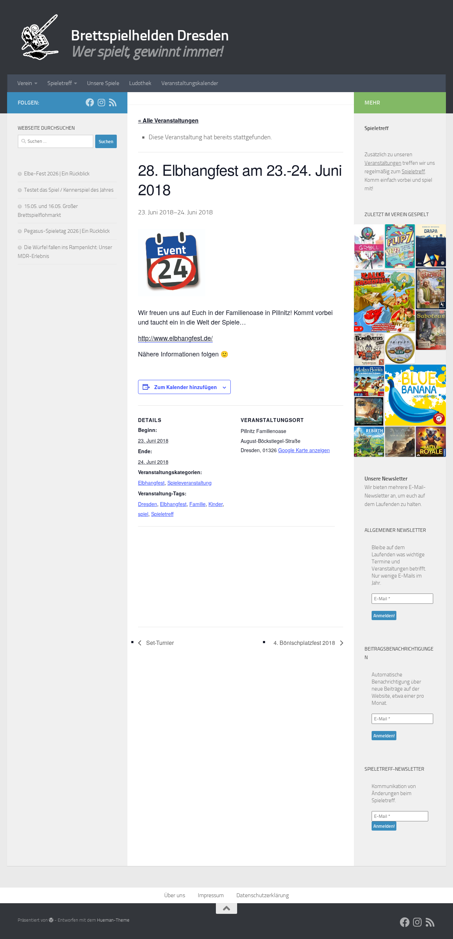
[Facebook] (90, 102)
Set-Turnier (159, 643)
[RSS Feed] (112, 102)
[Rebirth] (369, 442)
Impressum (211, 895)
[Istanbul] (431, 289)
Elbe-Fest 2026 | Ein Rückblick (57, 173)
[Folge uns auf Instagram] (101, 102)
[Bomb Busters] (369, 349)
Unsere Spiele (103, 83)
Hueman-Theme (113, 920)
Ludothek (140, 83)
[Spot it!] (400, 348)
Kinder (215, 503)
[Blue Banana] (415, 395)
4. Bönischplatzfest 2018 (305, 643)
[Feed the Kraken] (369, 411)
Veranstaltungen (383, 163)
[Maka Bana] (369, 381)
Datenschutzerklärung (262, 895)
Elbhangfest (151, 482)
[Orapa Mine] (431, 245)
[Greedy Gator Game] (384, 301)
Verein (24, 83)
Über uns (174, 895)
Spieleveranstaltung (189, 482)
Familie (197, 503)
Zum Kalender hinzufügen (185, 386)
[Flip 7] (400, 246)
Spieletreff (59, 83)
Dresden (147, 503)
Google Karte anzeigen (304, 450)
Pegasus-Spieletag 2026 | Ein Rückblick (67, 231)
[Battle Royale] (431, 442)
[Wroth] (369, 246)
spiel (143, 513)
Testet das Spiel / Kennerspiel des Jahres (69, 190)
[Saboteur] (431, 329)
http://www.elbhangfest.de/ (175, 337)
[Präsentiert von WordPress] (51, 920)
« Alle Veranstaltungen (168, 120)
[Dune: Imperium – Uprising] (400, 442)
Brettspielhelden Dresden (150, 35)
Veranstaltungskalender (189, 83)
